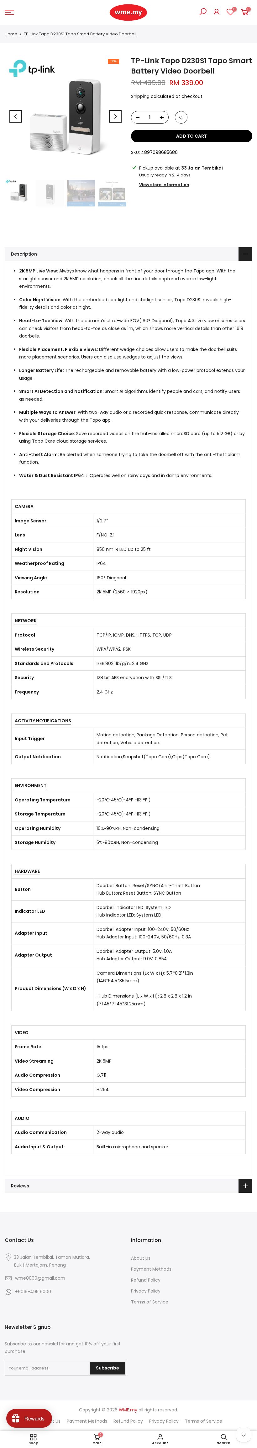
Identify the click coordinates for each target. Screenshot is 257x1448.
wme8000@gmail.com (40, 1278)
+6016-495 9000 (33, 1291)
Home (11, 34)
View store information (164, 185)
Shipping (140, 96)
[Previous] (15, 116)
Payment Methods (151, 1269)
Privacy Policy (145, 1291)
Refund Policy (145, 1280)
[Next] (115, 116)
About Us (140, 1258)
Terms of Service (149, 1302)
